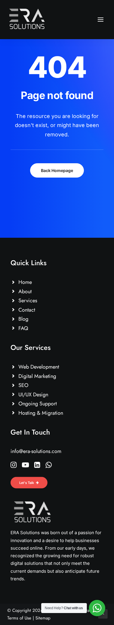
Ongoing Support (37, 403)
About (25, 291)
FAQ (23, 328)
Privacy (87, 610)
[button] (100, 19)
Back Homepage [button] (57, 170)
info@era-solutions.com (36, 451)
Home (25, 282)
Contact (26, 310)
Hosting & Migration (40, 413)
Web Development (38, 367)
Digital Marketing (37, 376)
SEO (23, 385)
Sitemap (43, 618)
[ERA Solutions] (27, 19)
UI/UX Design (33, 394)
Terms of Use (19, 618)
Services (27, 300)
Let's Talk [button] (26, 482)
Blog (23, 319)
